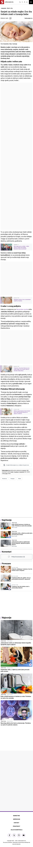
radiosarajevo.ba (22, 840)
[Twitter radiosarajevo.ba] (14, 835)
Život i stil (10, 8)
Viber (6, 473)
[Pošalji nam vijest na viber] (19, 835)
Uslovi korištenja (16, 830)
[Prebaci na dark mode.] (20, 2)
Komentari (6, 551)
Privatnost (16, 826)
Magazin (3, 8)
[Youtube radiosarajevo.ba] (23, 835)
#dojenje (12, 478)
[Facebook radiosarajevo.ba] (9, 835)
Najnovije (6, 617)
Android (24, 470)
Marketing (16, 815)
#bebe (19, 478)
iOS (27, 470)
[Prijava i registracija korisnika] (25, 2)
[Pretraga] (22, 2)
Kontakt (16, 822)
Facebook (16, 472)
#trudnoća (4, 478)
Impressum (16, 819)
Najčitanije (7, 520)
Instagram (21, 472)
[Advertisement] (16, 156)
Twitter (11, 472)
